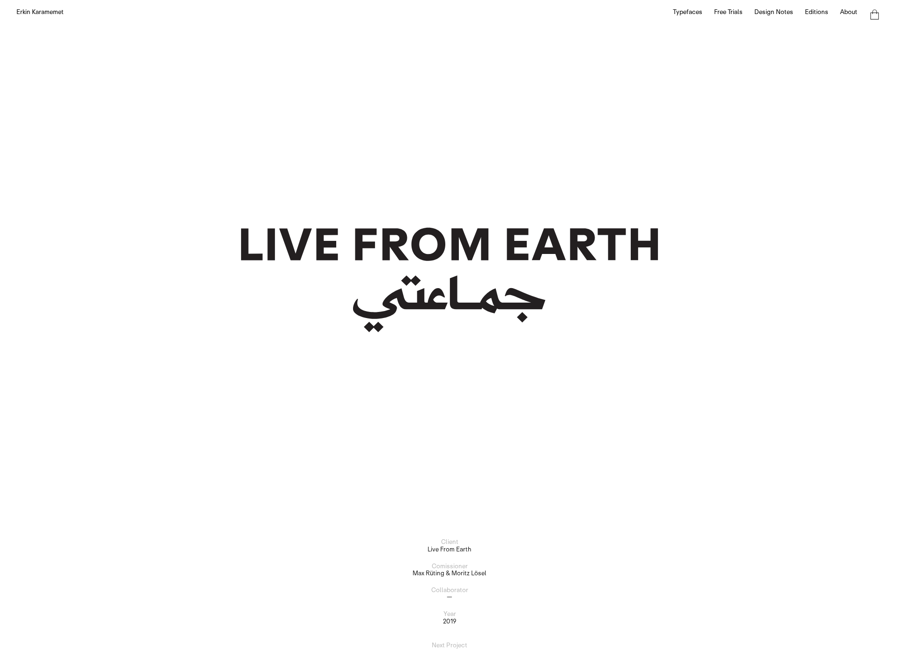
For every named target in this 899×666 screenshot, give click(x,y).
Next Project (449, 645)
